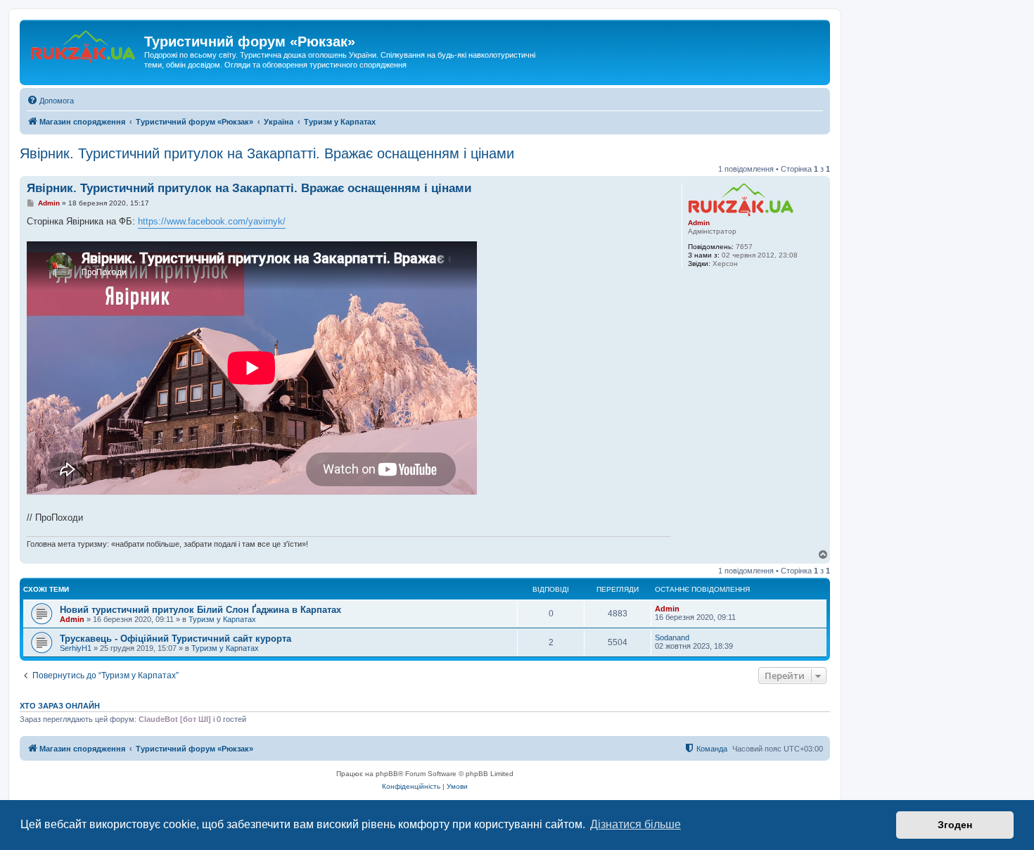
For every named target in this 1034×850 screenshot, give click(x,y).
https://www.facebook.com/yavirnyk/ (212, 221)
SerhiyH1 (75, 648)
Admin (699, 223)
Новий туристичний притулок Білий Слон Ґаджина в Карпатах (200, 609)
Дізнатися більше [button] (635, 824)
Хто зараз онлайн (60, 706)
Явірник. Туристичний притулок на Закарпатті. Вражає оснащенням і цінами (267, 153)
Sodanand (672, 637)
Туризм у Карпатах (222, 619)
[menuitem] (50, 100)
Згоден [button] (955, 824)
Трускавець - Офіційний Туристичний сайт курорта (175, 638)
